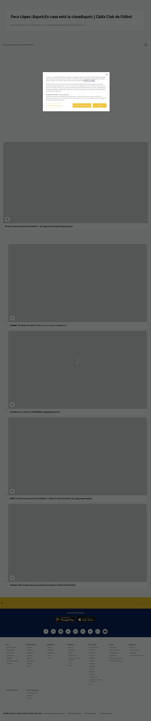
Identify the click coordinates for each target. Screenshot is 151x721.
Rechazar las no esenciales (82, 105)
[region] (76, 91)
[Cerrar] (106, 74)
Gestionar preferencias (54, 105)
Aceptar (99, 105)
